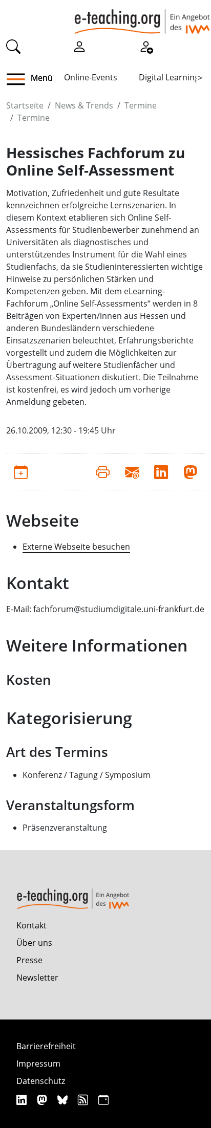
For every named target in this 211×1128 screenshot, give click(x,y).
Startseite (25, 105)
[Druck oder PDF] (102, 471)
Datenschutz (40, 1081)
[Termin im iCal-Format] (20, 471)
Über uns (34, 942)
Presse (29, 960)
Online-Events (90, 77)
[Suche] (13, 45)
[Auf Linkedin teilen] (161, 471)
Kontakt (31, 925)
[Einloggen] (79, 45)
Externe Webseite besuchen (76, 546)
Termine (140, 105)
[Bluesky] (63, 1100)
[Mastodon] (43, 1100)
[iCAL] (103, 1100)
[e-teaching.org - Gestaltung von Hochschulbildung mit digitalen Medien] (142, 17)
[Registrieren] (146, 45)
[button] (19, 79)
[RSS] (84, 1100)
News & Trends (84, 105)
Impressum (38, 1063)
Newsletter (37, 977)
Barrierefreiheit (46, 1046)
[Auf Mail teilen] (131, 471)
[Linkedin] (22, 1100)
